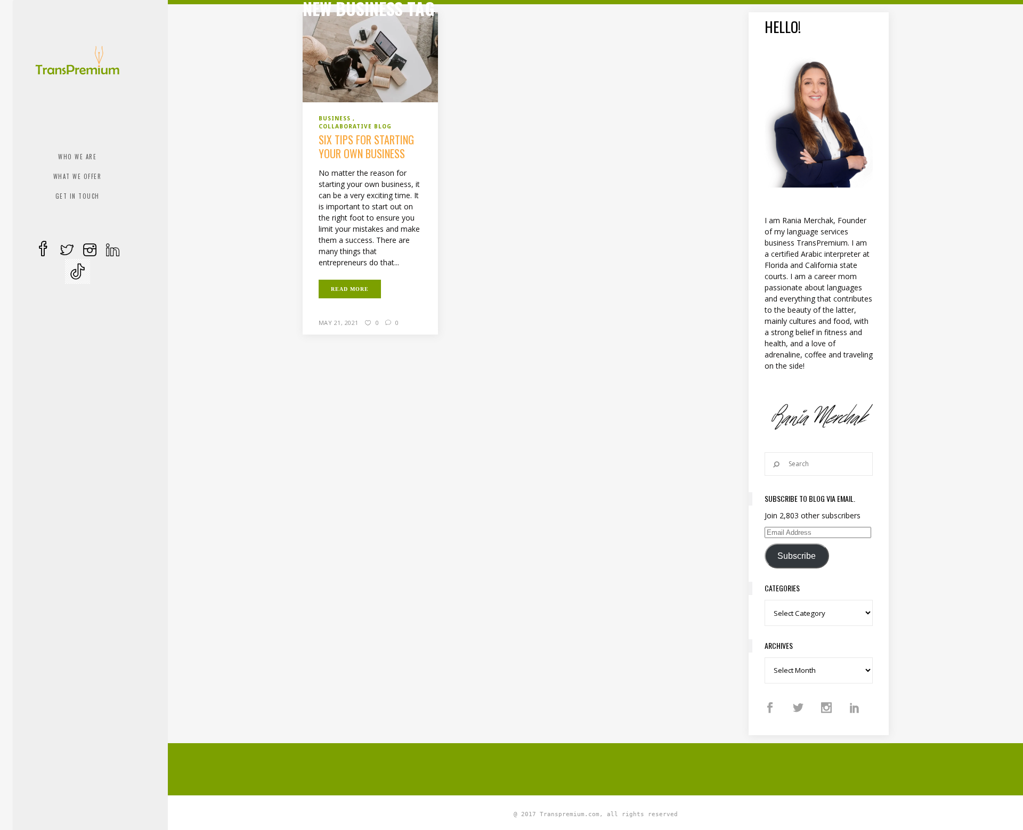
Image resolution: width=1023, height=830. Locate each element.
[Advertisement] (595, 768)
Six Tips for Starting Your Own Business (366, 146)
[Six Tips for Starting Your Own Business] (370, 56)
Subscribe (796, 555)
